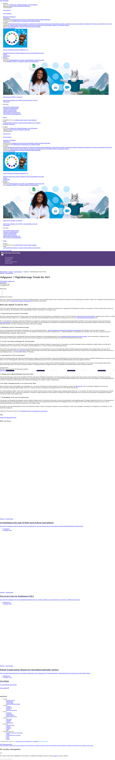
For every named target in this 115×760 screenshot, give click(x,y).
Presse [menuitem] (39, 60)
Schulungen (8, 712)
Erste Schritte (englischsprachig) (11, 107)
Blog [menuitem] (43, 60)
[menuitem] (59, 12)
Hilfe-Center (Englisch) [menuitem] (34, 122)
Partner (5, 117)
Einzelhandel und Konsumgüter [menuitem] (33, 26)
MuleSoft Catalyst (10, 715)
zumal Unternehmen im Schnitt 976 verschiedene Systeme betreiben (64, 330)
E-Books (8, 726)
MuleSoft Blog (16, 253)
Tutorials (8, 721)
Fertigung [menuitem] (22, 26)
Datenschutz (27, 741)
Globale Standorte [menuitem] (32, 120)
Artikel (7, 729)
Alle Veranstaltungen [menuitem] (33, 61)
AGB (37, 741)
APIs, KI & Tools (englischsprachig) (12, 114)
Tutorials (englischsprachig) (10, 111)
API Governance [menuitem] (7, 13)
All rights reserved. (20, 741)
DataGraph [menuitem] (27, 6)
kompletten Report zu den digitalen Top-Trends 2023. (34, 411)
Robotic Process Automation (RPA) (86, 316)
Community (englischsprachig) (10, 108)
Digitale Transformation (6, 417)
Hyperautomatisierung (5, 322)
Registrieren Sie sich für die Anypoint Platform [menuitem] (23, 19)
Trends (14, 417)
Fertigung (8, 706)
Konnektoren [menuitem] (21, 6)
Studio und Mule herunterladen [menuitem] (42, 19)
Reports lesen (3, 370)
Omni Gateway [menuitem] (7, 10)
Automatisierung (8, 258)
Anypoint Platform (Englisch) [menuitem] (10, 122)
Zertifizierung (9, 714)
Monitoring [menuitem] (6, 16)
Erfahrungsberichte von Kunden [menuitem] (17, 60)
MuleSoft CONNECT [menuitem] (12, 61)
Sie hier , (55, 755)
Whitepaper (8, 727)
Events (7, 736)
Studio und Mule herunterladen (13, 704)
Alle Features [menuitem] (6, 18)
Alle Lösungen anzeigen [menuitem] (9, 28)
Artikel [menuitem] (36, 60)
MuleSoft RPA (9, 701)
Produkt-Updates (8, 263)
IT (12, 417)
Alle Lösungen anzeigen (11, 710)
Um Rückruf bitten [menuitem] (18, 120)
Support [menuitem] (25, 120)
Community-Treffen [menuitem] (23, 61)
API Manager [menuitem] (12, 16)
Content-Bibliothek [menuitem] (29, 60)
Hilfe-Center (9, 719)
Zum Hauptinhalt (4, 0)
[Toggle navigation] (2, 254)
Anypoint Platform (10, 700)
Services (5, 57)
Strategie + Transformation (11, 261)
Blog (7, 730)
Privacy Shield (33, 741)
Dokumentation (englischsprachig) (11, 112)
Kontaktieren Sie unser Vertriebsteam (14, 732)
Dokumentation (9, 722)
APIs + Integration (9, 257)
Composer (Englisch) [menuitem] (23, 122)
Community (9, 720)
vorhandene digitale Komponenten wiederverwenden (74, 336)
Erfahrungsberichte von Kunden (13, 735)
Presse (7, 737)
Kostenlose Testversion (9, 124)
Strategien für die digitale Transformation (21, 301)
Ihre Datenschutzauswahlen (6, 744)
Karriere (8, 739)
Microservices (79, 386)
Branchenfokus (8, 260)
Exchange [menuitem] (14, 6)
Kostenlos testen (9, 702)
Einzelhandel (9, 707)
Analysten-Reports (10, 725)
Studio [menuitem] (10, 6)
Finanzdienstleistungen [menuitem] (13, 26)
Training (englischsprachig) (10, 110)
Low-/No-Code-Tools (20, 350)
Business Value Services (11, 716)
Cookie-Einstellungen (43, 741)
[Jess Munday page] (7, 281)
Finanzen (8, 709)
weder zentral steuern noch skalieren (85, 317)
